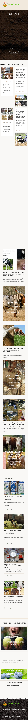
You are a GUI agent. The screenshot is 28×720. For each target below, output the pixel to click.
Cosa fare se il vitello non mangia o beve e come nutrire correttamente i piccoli (7, 71)
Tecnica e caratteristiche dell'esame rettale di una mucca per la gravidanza (14, 377)
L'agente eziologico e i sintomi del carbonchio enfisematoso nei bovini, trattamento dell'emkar (14, 452)
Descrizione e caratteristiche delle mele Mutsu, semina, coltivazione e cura (14, 637)
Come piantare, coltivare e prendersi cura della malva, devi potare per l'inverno (13, 661)
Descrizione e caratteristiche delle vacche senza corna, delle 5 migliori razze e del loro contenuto (20, 103)
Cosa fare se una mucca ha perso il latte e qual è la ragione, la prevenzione (13, 350)
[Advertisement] (14, 29)
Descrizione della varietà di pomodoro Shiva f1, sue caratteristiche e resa (14, 684)
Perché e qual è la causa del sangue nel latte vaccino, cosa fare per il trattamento (20, 73)
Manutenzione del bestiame (14, 56)
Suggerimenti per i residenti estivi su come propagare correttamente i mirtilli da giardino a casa (14, 672)
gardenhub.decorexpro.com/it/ (14, 4)
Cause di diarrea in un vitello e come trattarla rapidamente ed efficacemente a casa (7, 111)
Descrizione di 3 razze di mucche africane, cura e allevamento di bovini (14, 302)
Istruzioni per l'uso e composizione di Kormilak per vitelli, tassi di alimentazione (13, 498)
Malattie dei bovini (14, 48)
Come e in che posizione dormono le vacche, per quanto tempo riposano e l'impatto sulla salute (13, 532)
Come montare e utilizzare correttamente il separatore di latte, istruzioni (13, 566)
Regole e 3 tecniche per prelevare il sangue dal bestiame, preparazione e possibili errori (13, 274)
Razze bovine (14, 52)
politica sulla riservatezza (19, 709)
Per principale (14, 45)
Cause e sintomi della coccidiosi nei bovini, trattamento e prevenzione (20, 113)
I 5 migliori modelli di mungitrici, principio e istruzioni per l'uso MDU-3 (20, 140)
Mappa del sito (6, 709)
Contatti (14, 711)
